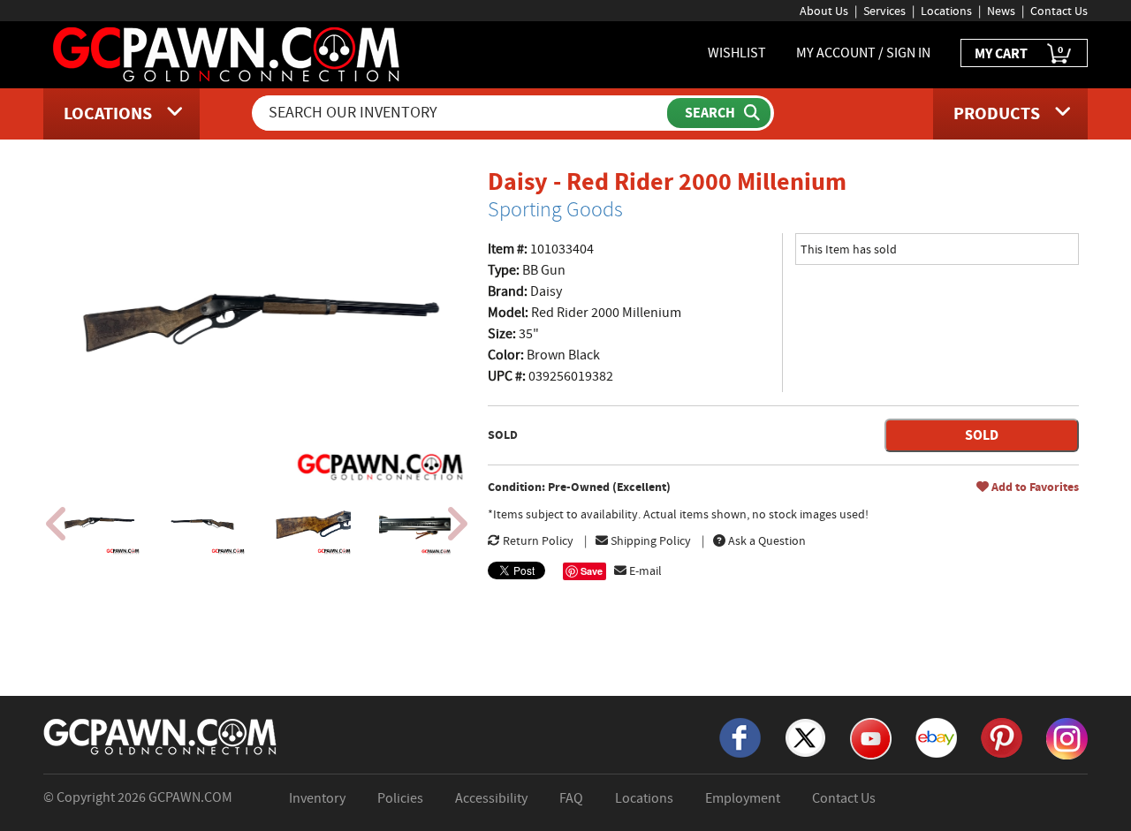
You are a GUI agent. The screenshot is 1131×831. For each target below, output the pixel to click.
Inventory (317, 798)
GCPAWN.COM (190, 797)
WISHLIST (737, 53)
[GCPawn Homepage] (227, 53)
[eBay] (936, 736)
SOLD (981, 435)
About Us (824, 11)
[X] (805, 736)
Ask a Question (765, 540)
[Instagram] (1067, 737)
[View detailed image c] (310, 524)
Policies (400, 798)
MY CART (1019, 52)
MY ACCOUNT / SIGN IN (863, 53)
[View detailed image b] (204, 524)
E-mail (644, 570)
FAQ (571, 798)
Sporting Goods (555, 209)
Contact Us (1059, 11)
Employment (742, 798)
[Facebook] (740, 736)
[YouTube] (871, 737)
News (1001, 11)
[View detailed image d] (416, 524)
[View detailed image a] (98, 524)
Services (884, 11)
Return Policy (536, 540)
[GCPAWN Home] (160, 736)
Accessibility (491, 798)
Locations (946, 11)
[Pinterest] (1001, 736)
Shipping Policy (649, 540)
